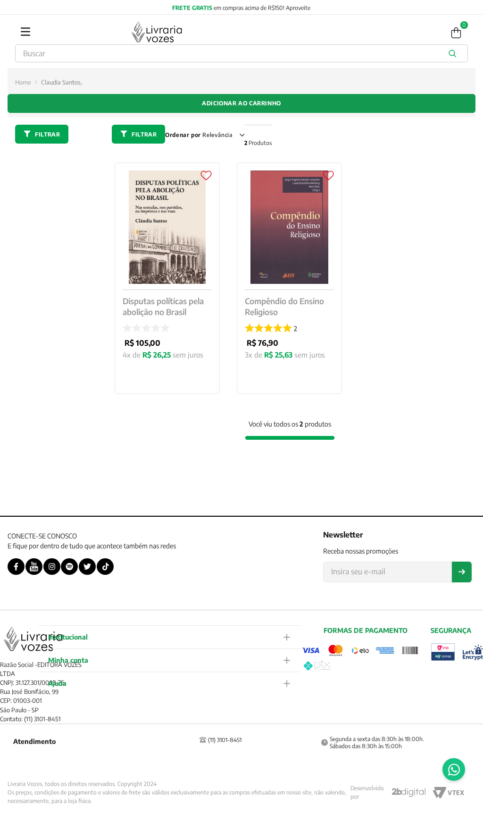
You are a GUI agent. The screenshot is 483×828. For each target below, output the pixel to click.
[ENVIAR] (462, 572)
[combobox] (241, 53)
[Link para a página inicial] (23, 82)
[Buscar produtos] (454, 53)
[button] (169, 637)
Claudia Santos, (61, 82)
